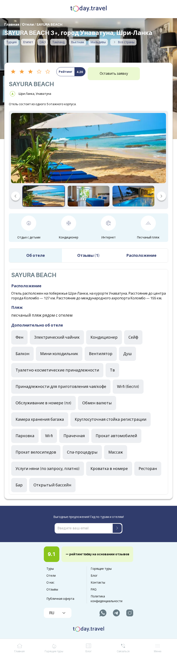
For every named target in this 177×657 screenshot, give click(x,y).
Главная (19, 651)
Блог (94, 575)
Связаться (123, 651)
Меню (157, 651)
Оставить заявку (114, 74)
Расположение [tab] (141, 255)
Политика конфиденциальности (106, 599)
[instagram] (129, 612)
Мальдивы (98, 42)
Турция (11, 42)
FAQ (93, 589)
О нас (50, 582)
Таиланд (58, 42)
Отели (51, 575)
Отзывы (52, 589)
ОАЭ (43, 42)
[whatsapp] (103, 612)
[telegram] (116, 612)
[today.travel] (88, 9)
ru (51, 613)
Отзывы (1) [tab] (88, 255)
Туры (50, 568)
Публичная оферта (60, 598)
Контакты (98, 582)
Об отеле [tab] (35, 255)
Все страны (126, 42)
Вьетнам (77, 42)
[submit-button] (117, 528)
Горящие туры (101, 568)
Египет (28, 42)
